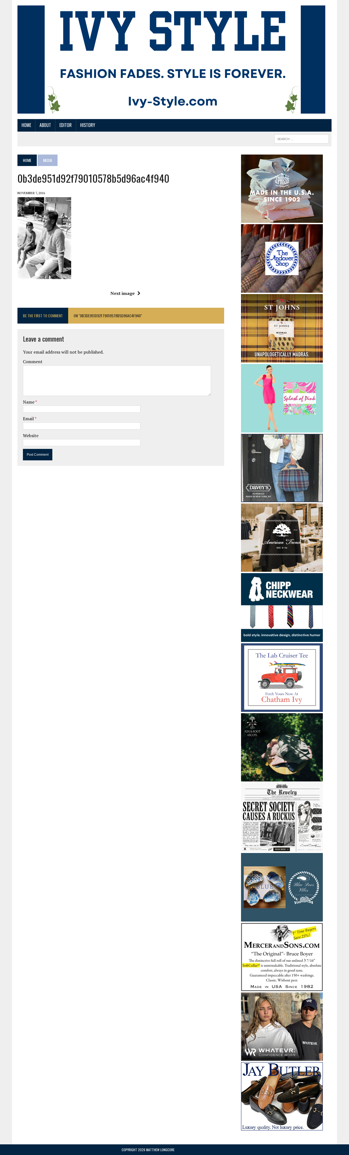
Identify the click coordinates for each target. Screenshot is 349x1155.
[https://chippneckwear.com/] (282, 638)
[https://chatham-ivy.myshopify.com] (282, 708)
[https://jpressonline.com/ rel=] (282, 219)
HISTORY (87, 125)
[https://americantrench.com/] (282, 568)
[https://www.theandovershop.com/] (282, 289)
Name (29, 402)
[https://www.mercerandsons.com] (282, 988)
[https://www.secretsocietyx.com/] (282, 848)
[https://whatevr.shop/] (282, 1057)
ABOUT (45, 125)
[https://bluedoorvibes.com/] (282, 918)
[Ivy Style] (171, 59)
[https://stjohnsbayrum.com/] (282, 359)
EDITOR (65, 125)
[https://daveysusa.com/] (282, 499)
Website (30, 436)
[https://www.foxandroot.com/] (282, 778)
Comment (33, 362)
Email (29, 419)
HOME (26, 125)
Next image (122, 293)
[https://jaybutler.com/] (282, 1127)
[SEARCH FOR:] (301, 138)
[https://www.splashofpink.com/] (282, 429)
